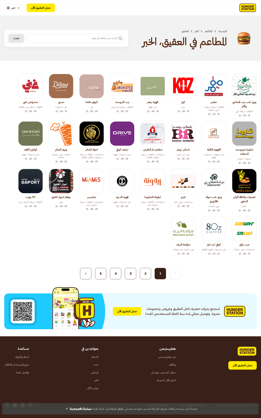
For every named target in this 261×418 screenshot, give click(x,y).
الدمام (94, 356)
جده (96, 364)
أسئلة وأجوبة (22, 356)
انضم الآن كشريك (166, 380)
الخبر (197, 31)
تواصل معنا (22, 372)
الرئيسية (222, 31)
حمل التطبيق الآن (41, 7)
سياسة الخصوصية (80, 408)
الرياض (94, 372)
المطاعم (209, 31)
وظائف (172, 364)
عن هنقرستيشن (167, 356)
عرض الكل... (91, 388)
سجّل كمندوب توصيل (163, 372)
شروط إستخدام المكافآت (16, 364)
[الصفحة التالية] (85, 273)
